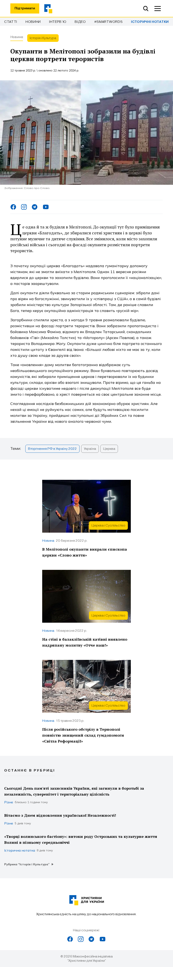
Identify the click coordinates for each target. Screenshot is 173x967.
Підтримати (25, 8)
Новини (33, 21)
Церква (109, 448)
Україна (90, 448)
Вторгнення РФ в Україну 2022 (52, 448)
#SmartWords (108, 21)
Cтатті (10, 21)
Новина (16, 37)
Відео (80, 21)
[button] (158, 8)
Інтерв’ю (57, 21)
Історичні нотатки (150, 22)
